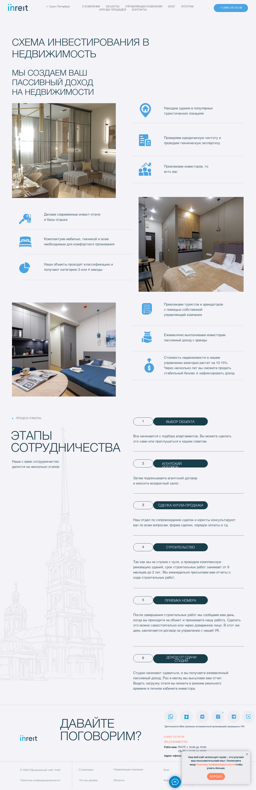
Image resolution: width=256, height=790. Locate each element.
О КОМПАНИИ (91, 6)
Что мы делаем (88, 780)
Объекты (118, 780)
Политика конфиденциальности (40, 780)
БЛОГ (171, 6)
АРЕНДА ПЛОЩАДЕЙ (112, 9)
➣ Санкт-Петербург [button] (58, 6)
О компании (86, 769)
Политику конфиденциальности (215, 764)
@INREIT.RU (179, 741)
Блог (166, 769)
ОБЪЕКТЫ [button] (112, 6)
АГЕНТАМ (187, 6)
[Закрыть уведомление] (247, 754)
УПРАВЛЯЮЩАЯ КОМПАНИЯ (143, 6)
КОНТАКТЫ (139, 9)
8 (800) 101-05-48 (174, 736)
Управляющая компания (128, 769)
